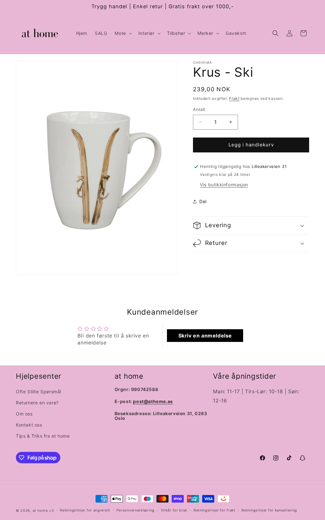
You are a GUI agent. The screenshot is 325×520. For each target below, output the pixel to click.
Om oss (24, 413)
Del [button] (203, 201)
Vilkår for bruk (174, 510)
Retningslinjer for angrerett (85, 510)
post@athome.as (153, 401)
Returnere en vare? (37, 402)
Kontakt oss (29, 424)
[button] (122, 33)
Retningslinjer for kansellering (269, 510)
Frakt (234, 98)
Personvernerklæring (135, 510)
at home (40, 510)
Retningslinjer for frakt (214, 510)
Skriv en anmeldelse (205, 335)
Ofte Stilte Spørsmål (38, 391)
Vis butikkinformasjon (224, 184)
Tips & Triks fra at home (43, 436)
